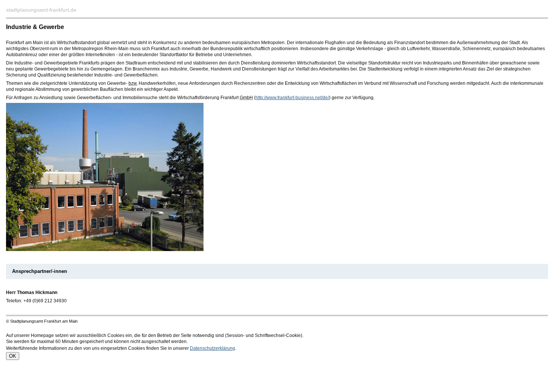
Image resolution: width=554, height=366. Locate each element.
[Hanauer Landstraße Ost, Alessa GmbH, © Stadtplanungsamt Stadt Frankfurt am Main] (105, 249)
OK (12, 356)
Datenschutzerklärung (212, 348)
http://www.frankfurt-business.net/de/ (292, 97)
